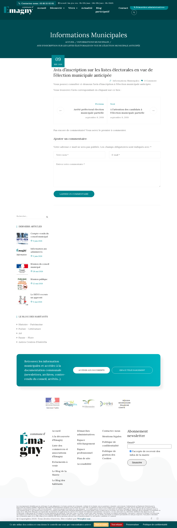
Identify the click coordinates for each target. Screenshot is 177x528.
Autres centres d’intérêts (33, 342)
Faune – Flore (26, 337)
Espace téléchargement (132, 370)
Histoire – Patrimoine (31, 324)
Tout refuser (116, 524)
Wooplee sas (84, 518)
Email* (131, 442)
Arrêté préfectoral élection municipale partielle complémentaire (89, 113)
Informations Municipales (126, 80)
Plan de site (83, 458)
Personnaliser (132, 524)
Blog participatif (102, 9)
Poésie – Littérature (30, 328)
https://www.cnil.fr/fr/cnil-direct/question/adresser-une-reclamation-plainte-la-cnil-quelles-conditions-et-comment (77, 516)
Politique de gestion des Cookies (109, 455)
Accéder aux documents (91, 370)
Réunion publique (39, 279)
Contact (123, 7)
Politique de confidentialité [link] (155, 524)
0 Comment (150, 80)
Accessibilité (84, 463)
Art (20, 333)
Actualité (86, 7)
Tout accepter (101, 524)
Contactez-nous (111, 430)
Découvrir (56, 7)
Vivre (71, 7)
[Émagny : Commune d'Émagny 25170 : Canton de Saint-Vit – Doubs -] (18, 10)
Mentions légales (111, 436)
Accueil (41, 7)
